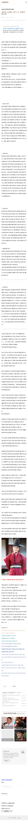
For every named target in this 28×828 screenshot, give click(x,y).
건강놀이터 (4, 2)
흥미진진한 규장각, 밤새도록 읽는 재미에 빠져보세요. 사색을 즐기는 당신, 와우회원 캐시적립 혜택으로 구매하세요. (13, 31)
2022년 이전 (5, 692)
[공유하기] (7, 686)
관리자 (19, 817)
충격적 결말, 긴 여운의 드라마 (7, 698)
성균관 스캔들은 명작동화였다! (8, 633)
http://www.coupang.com (9, 26)
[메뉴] (26, 2)
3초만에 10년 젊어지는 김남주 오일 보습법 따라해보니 (13, 630)
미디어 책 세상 (11, 692)
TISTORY (14, 817)
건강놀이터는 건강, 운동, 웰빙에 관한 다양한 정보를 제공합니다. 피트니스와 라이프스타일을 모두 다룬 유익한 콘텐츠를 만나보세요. (11, 755)
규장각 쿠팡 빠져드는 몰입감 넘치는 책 (13, 28)
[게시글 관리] (9, 686)
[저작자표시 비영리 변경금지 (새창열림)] (19, 686)
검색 (25, 786)
